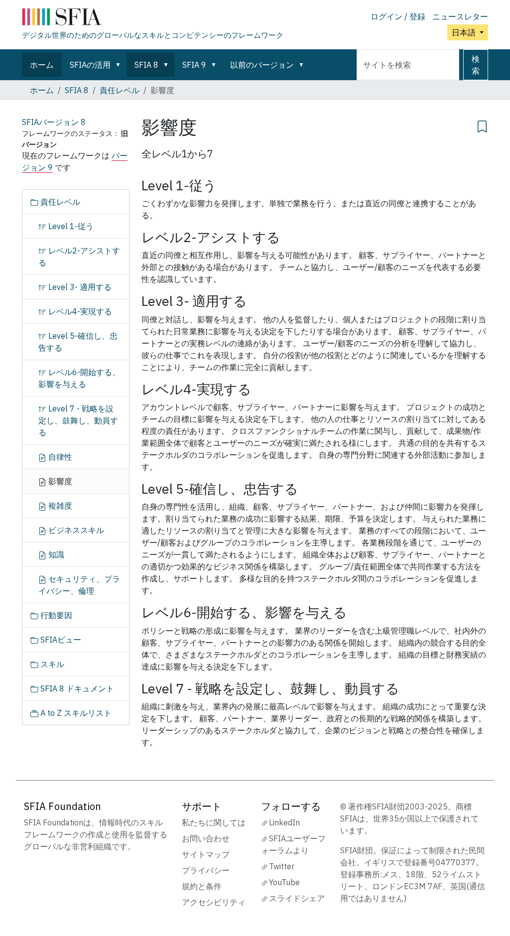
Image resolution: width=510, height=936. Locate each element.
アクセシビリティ (214, 902)
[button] (120, 65)
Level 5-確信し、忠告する (78, 342)
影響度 (59, 481)
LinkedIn (284, 822)
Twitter (281, 866)
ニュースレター (460, 16)
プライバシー (206, 870)
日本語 (465, 32)
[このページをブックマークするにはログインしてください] (482, 125)
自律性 (59, 457)
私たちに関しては (214, 822)
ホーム (42, 65)
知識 (55, 554)
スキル (51, 664)
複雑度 (59, 506)
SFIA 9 (194, 65)
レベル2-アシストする (79, 256)
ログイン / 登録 (398, 16)
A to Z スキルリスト (75, 713)
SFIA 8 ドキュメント (76, 688)
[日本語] (152, 19)
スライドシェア (297, 898)
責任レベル (119, 90)
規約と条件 (202, 886)
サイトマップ (206, 854)
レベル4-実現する (79, 311)
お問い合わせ (206, 838)
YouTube (284, 882)
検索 (476, 65)
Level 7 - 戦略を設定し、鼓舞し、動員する (78, 420)
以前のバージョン (262, 65)
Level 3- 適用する (79, 287)
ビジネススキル (75, 530)
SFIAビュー (59, 640)
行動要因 (55, 615)
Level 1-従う (70, 226)
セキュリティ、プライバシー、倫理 (79, 585)
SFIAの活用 (90, 65)
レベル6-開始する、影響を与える (79, 378)
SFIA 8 (146, 65)
